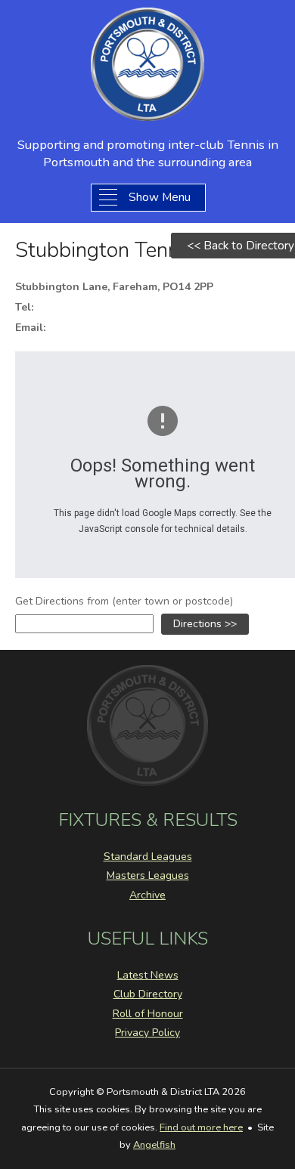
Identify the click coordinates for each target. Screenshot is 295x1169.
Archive (147, 895)
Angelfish (154, 1145)
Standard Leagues (148, 856)
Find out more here (201, 1127)
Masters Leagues (148, 875)
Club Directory (147, 994)
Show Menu (160, 197)
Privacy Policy (147, 1032)
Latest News (148, 975)
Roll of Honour (148, 1014)
